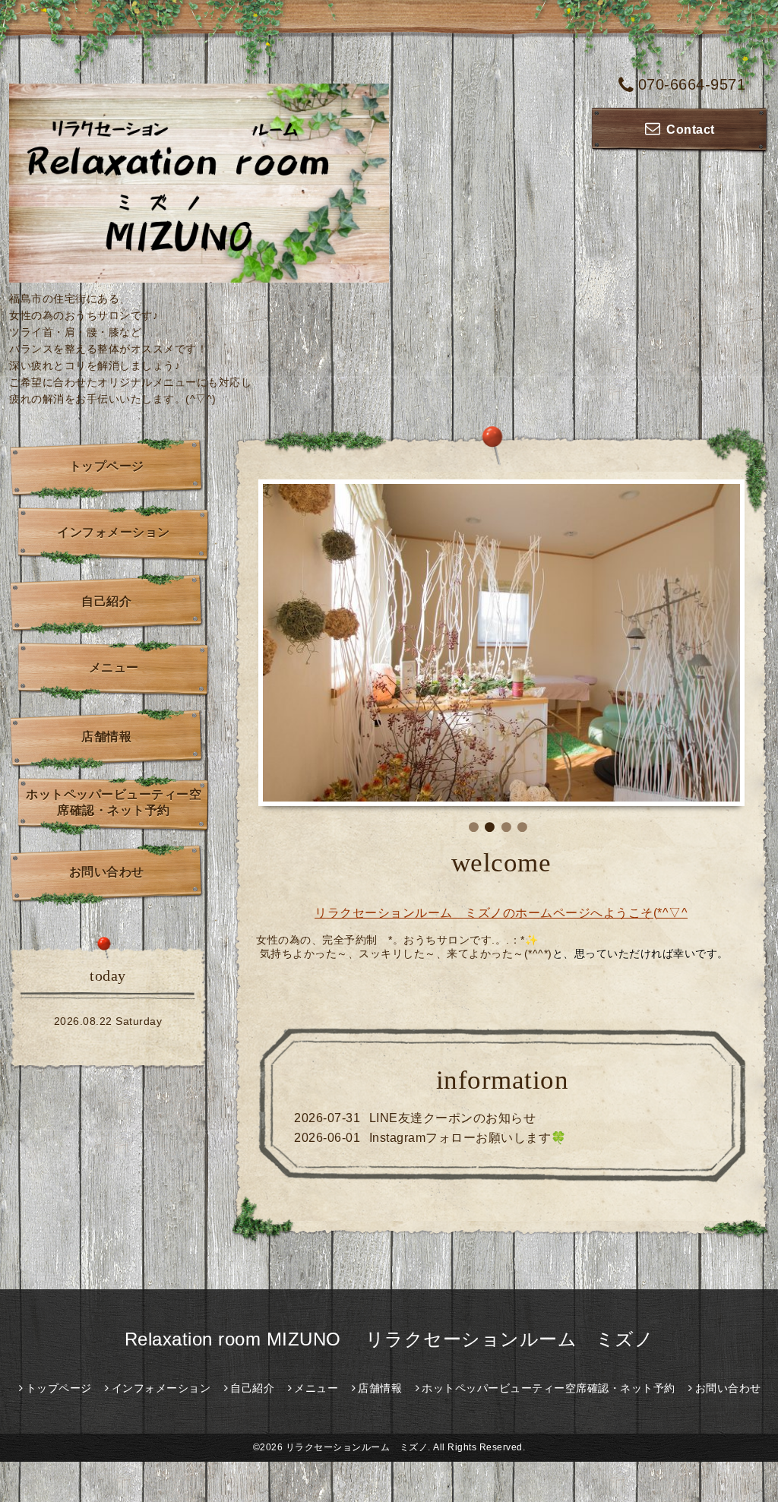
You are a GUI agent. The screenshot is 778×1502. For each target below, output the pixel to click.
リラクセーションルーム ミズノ (357, 1447)
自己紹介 (106, 601)
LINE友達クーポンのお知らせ (452, 1117)
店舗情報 (106, 736)
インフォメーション (113, 532)
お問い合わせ (106, 871)
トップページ (106, 466)
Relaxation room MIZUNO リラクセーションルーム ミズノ (389, 1339)
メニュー (114, 667)
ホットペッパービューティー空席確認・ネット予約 (113, 802)
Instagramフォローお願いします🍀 (468, 1137)
